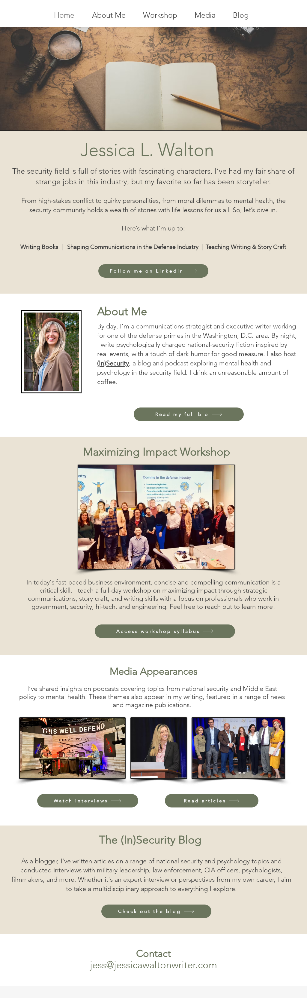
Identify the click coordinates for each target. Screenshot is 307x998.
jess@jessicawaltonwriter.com (153, 965)
